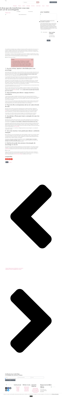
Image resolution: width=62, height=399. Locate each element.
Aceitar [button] (31, 396)
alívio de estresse (16, 126)
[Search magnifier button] (37, 2)
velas (6, 110)
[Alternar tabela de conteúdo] (32, 60)
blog (5, 0)
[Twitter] (8, 390)
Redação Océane (7, 12)
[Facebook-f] (8, 388)
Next (57, 21)
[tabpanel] (48, 22)
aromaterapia (7, 148)
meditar (15, 89)
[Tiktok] (10, 388)
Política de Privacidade (55, 394)
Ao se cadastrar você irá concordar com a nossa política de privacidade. (15, 382)
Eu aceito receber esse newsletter (11, 378)
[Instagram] (6, 388)
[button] (6, 159)
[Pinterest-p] (6, 390)
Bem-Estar (9, 162)
